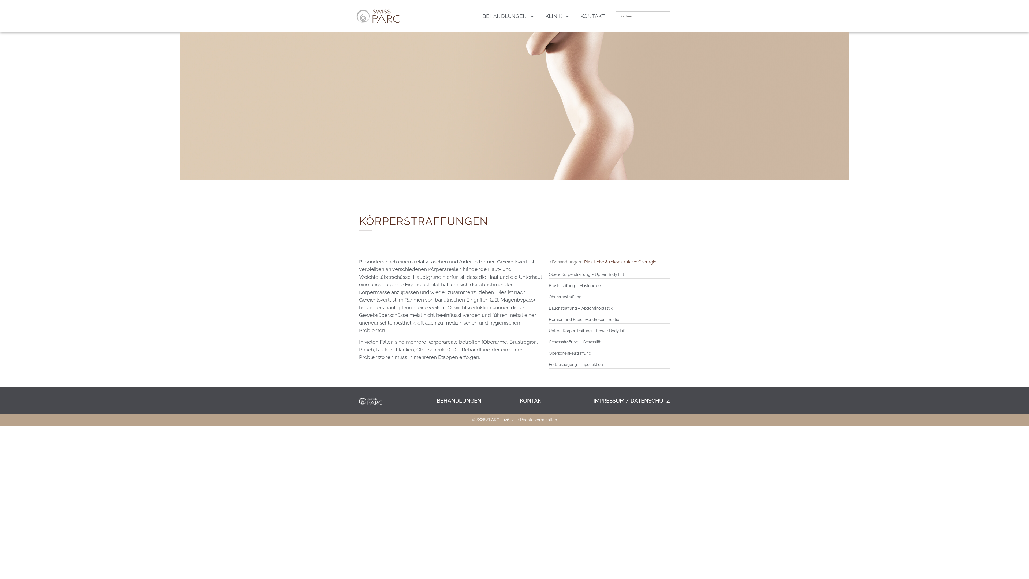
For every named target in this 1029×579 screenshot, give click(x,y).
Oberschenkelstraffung (570, 353)
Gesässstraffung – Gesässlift (575, 342)
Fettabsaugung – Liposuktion (576, 364)
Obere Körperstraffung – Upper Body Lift (586, 274)
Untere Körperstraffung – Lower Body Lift (587, 330)
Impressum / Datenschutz (632, 401)
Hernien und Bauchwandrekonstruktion (585, 319)
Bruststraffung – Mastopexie (575, 285)
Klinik (554, 16)
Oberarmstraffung (565, 297)
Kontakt (593, 16)
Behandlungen (505, 16)
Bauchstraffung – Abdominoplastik (581, 308)
